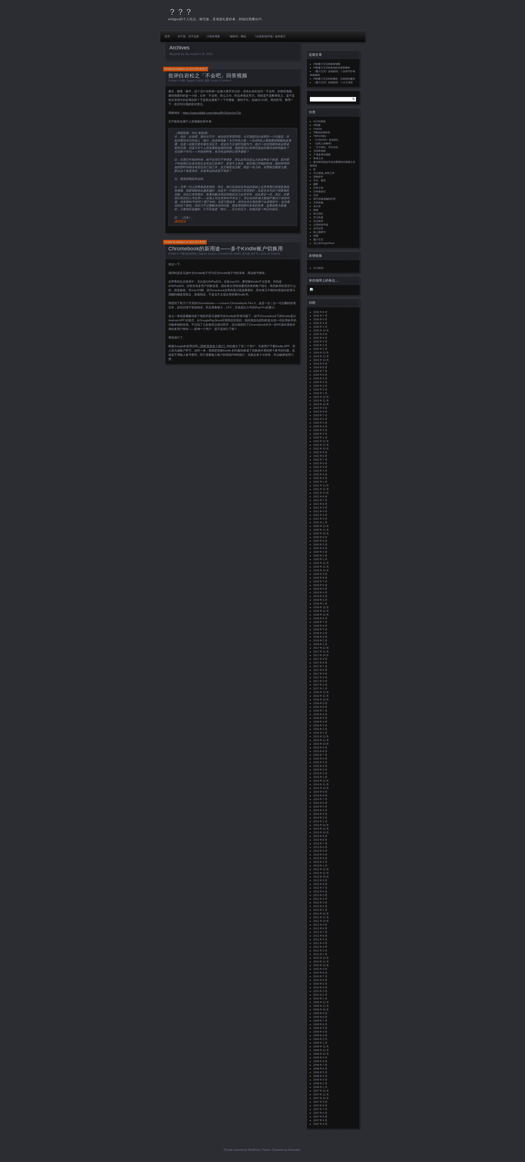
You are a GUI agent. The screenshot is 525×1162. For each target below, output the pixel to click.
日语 (315, 195)
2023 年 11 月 (321, 400)
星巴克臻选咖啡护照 (324, 198)
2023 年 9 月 (320, 408)
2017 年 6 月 (320, 670)
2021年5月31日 (198, 69)
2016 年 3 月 (320, 725)
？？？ (180, 11)
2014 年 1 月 (320, 821)
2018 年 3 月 (320, 636)
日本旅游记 (319, 191)
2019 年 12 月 (321, 563)
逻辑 (206, 80)
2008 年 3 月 (320, 1079)
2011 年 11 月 (321, 917)
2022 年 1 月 (320, 481)
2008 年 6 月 (320, 1068)
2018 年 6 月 (320, 625)
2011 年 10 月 (321, 921)
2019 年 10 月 (321, 570)
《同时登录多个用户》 (212, 346)
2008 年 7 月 (320, 1065)
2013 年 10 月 (321, 832)
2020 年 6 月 (320, 540)
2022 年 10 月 (321, 448)
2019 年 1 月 (320, 603)
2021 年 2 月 (320, 518)
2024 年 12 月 (321, 352)
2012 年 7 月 (320, 887)
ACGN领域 (319, 121)
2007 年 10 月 (321, 1098)
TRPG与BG (319, 136)
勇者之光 (318, 158)
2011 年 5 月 (320, 939)
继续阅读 (180, 221)
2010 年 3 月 (320, 991)
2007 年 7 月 (320, 1109)
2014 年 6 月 (320, 803)
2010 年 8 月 (320, 972)
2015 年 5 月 (320, 762)
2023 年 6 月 (320, 419)
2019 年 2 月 (320, 600)
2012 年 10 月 (321, 876)
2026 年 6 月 (320, 319)
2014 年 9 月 (320, 791)
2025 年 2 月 (320, 345)
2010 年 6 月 (320, 980)
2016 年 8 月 (320, 707)
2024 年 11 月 (321, 356)
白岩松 (199, 80)
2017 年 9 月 (320, 659)
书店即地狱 (319, 150)
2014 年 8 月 (320, 795)
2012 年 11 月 (321, 873)
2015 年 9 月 (320, 747)
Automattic (294, 1149)
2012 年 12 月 (321, 869)
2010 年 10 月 (321, 965)
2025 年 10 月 (321, 330)
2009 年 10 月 (321, 1009)
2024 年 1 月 (320, 393)
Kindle (237, 253)
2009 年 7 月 (320, 1020)
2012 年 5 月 (320, 895)
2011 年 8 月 (320, 928)
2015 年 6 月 (320, 758)
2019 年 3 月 (320, 596)
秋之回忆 (318, 213)
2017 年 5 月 (320, 673)
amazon (212, 253)
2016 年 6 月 (320, 714)
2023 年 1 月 (320, 437)
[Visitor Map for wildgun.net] (311, 290)
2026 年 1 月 (320, 326)
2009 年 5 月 (320, 1028)
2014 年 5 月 (320, 806)
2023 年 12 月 (321, 397)
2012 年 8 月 (320, 884)
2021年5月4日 (197, 242)
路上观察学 (319, 232)
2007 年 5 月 (320, 1116)
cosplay (317, 128)
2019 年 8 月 (320, 577)
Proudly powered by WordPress (242, 1149)
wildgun (180, 69)
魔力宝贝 (318, 239)
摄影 (315, 184)
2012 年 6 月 (320, 891)
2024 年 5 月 (320, 378)
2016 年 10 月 (321, 699)
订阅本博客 (213, 36)
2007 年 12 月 (321, 1090)
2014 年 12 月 (321, 780)
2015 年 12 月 (321, 736)
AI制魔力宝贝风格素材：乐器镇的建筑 (334, 78)
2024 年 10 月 (321, 360)
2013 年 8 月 (320, 839)
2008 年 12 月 (321, 1046)
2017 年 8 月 (320, 662)
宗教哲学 (318, 176)
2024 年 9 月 (320, 363)
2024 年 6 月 (320, 374)
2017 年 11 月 (321, 651)
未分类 (317, 206)
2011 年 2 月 (320, 950)
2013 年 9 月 (320, 836)
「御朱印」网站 (236, 36)
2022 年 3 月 (320, 474)
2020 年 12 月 (321, 526)
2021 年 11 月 (321, 489)
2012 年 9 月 (320, 880)
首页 (167, 36)
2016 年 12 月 (321, 692)
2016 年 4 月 (320, 721)
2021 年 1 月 (320, 522)
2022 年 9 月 (320, 452)
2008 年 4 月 (320, 1076)
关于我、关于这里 (188, 36)
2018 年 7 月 (320, 622)
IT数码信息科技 (188, 253)
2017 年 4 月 (320, 677)
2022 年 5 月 (320, 467)
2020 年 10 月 (321, 533)
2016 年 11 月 (321, 695)
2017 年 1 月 (320, 688)
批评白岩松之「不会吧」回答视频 (207, 75)
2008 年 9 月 (320, 1057)
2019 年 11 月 (321, 566)
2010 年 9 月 (320, 969)
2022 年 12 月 (321, 441)
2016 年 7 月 (320, 710)
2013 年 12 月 (321, 825)
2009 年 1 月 (320, 1042)
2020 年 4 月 (320, 548)
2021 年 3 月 (320, 515)
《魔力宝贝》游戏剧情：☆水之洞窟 (333, 82)
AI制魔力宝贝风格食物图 (326, 64)
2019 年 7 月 (320, 581)
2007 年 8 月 (320, 1105)
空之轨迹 (318, 217)
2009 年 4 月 (320, 1031)
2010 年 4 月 (320, 987)
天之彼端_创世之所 (323, 173)
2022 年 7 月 (320, 459)
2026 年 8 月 (320, 312)
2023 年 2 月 (320, 433)
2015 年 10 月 (321, 743)
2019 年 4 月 (320, 592)
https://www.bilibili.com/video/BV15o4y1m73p (212, 112)
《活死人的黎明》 (323, 143)
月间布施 (318, 202)
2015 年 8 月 (320, 751)
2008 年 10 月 (321, 1054)
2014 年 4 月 (320, 810)
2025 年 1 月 (320, 349)
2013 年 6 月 (320, 847)
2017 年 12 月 (321, 648)
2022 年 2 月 (320, 478)
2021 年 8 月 (320, 496)
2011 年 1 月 (320, 954)
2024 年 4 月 (320, 382)
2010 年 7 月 (320, 976)
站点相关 (318, 221)
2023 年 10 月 (321, 404)
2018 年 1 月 (320, 644)
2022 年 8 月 (320, 456)
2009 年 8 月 (320, 1017)
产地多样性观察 (322, 154)
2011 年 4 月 (320, 943)
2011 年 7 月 (320, 932)
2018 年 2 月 (320, 640)
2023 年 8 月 (320, 411)
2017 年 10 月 (321, 655)
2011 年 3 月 (320, 946)
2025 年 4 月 (320, 337)
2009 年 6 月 (320, 1024)
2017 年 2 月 (320, 684)
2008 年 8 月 (320, 1061)
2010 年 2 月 (320, 994)
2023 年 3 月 (320, 430)
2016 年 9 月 (320, 703)
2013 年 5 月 (320, 851)
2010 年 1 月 (320, 998)
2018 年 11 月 (321, 611)
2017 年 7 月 (320, 666)
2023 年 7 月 (320, 415)
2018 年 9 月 (320, 618)
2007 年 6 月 (320, 1113)
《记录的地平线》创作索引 (270, 36)
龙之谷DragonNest (323, 243)
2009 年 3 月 (320, 1035)
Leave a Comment (221, 80)
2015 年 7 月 (320, 755)
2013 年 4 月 (320, 854)
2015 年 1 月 (320, 777)
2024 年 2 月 (320, 389)
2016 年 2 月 (320, 729)
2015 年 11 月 (321, 740)
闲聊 (182, 80)
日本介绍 (318, 187)
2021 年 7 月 (320, 500)
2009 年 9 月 (320, 1013)
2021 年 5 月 (320, 507)
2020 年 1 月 (320, 559)
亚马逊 (246, 253)
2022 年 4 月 (320, 470)
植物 (315, 210)
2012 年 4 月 (320, 898)
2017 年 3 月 (320, 681)
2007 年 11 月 (321, 1094)
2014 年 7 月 (320, 799)
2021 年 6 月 (320, 504)
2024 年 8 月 (320, 367)
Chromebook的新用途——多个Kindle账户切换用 (225, 248)
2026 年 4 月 (320, 323)
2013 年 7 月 (320, 843)
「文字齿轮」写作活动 (325, 147)
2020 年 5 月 (320, 544)
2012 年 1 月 (320, 910)
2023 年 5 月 (320, 422)
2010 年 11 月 (321, 961)
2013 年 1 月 (320, 865)
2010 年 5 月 (320, 983)
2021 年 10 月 (321, 492)
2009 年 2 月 (320, 1039)
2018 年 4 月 (320, 633)
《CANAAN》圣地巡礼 (326, 139)
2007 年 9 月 (320, 1101)
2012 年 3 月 (320, 902)
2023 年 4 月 (320, 426)
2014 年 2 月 (320, 817)
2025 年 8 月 (320, 334)
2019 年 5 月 (320, 588)
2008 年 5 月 (320, 1072)
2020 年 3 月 (320, 552)
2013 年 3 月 (320, 858)
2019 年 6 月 (320, 585)
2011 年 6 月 (320, 935)
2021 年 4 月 (320, 511)
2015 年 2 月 (320, 773)
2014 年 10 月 (321, 788)
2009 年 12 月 (321, 1002)
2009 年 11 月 (321, 1006)
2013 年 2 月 (320, 862)
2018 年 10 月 (321, 614)
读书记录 (318, 228)
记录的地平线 (320, 224)
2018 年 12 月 (321, 607)
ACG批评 (318, 268)
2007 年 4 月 (320, 1120)
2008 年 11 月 (321, 1050)
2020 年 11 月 (321, 529)
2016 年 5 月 (320, 718)
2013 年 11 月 (321, 828)
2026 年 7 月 (320, 315)
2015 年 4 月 (320, 766)
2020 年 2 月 (320, 555)
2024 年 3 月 (320, 385)
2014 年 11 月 (321, 784)
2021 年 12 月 (321, 485)
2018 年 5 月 (320, 629)
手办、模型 (319, 180)
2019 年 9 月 (320, 574)
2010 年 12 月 (321, 958)
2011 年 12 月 (321, 913)
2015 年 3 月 (320, 769)
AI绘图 (317, 125)
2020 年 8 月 (320, 537)
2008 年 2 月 (320, 1083)
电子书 (254, 253)
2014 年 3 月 (320, 814)
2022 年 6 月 (320, 463)
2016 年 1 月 (320, 732)
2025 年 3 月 (320, 341)
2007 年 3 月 (320, 1124)
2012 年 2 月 (320, 906)
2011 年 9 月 (320, 924)
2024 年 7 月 (320, 371)
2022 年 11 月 (321, 445)
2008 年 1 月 (320, 1087)
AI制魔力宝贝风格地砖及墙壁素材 (331, 67)
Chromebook (225, 253)
